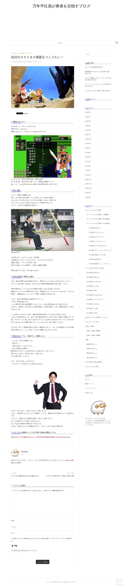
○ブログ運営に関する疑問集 (93, 362)
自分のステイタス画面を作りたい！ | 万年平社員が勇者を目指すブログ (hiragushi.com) (40, 437)
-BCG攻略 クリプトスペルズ (94, 299)
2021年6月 (88, 152)
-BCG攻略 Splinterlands (92, 272)
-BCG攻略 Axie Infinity (92, 286)
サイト (13, 533)
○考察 (86, 339)
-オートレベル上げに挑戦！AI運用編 (97, 214)
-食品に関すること (91, 357)
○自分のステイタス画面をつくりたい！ (22, 53)
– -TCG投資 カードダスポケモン (97, 246)
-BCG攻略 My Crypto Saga (93, 281)
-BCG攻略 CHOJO (91, 290)
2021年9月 (88, 143)
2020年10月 (88, 188)
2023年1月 (88, 112)
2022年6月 (88, 121)
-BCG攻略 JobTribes (92, 313)
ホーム (60, 43)
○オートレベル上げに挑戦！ (93, 210)
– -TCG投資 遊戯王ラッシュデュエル (98, 264)
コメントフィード (90, 388)
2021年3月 (88, 166)
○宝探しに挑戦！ (90, 326)
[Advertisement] (61, 26)
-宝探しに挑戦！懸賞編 (93, 331)
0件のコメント (37, 61)
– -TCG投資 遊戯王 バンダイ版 (96, 255)
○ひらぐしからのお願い (92, 366)
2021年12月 (88, 139)
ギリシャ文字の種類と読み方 (93, 67)
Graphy (65, 582)
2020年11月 (88, 184)
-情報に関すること (91, 348)
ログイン (87, 379)
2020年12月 (88, 179)
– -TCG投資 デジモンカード (95, 232)
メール (13, 526)
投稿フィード (89, 384)
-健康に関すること (91, 344)
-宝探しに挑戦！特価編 (93, 335)
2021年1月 (88, 175)
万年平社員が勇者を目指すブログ (62, 5)
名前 (13, 520)
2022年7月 (88, 117)
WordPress (56, 582)
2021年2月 (88, 170)
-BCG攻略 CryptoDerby (92, 304)
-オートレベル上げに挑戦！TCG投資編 (98, 223)
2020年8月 (88, 197)
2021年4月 (88, 161)
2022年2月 (88, 130)
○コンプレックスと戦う (92, 322)
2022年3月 (88, 126)
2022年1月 (88, 134)
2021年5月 (88, 157)
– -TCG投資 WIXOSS (93, 228)
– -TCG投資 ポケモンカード (95, 237)
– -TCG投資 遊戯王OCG (94, 259)
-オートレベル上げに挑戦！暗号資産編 (98, 219)
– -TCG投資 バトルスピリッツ (96, 241)
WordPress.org (89, 393)
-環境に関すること (91, 353)
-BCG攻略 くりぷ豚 (92, 308)
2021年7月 (88, 148)
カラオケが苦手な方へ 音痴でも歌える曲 (60, 476)
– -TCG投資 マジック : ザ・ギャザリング (99, 250)
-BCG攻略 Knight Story (92, 277)
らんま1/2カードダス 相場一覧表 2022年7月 (98, 90)
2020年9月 (88, 193)
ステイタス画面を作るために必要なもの (25, 476)
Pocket (26, 113)
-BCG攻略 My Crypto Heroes (94, 295)
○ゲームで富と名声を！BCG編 (94, 268)
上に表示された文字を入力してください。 (24, 550)
